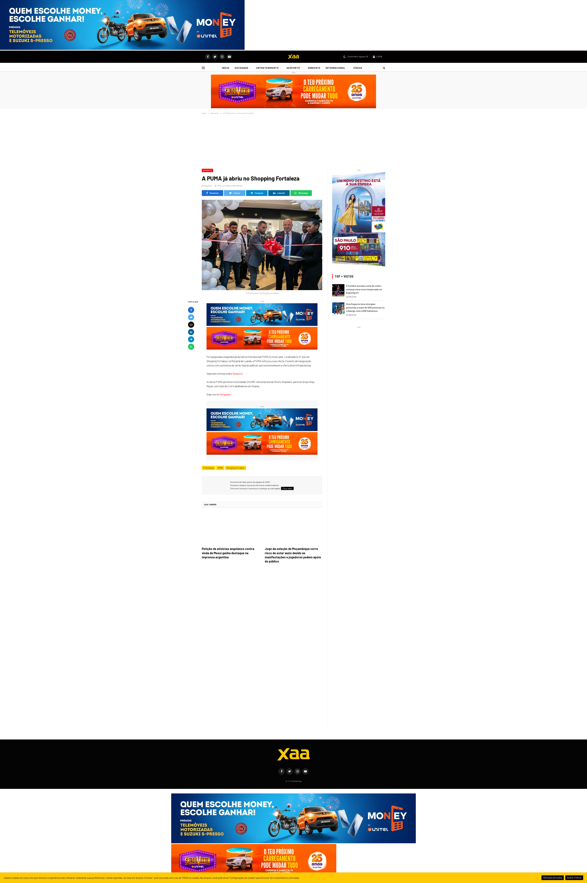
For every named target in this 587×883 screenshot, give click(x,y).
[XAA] (293, 57)
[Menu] (203, 68)
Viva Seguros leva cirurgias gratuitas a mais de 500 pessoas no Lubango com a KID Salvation (365, 307)
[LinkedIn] (191, 332)
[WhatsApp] (191, 347)
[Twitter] (191, 317)
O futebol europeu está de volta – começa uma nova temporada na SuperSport (364, 289)
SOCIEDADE (241, 67)
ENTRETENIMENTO (267, 67)
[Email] (191, 325)
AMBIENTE (314, 67)
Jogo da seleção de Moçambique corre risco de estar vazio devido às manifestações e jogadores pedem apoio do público (293, 555)
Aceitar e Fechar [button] (574, 877)
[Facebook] (191, 310)
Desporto (207, 170)
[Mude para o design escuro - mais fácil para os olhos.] (344, 56)
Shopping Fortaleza (235, 468)
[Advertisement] (293, 141)
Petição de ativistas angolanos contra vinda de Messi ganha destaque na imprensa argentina (228, 553)
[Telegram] (191, 339)
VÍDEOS (357, 67)
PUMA (220, 468)
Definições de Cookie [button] (552, 877)
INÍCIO (225, 67)
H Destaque (208, 468)
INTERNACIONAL (335, 67)
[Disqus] (262, 608)
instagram (225, 394)
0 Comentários (235, 186)
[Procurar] (383, 68)
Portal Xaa (297, 781)
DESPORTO (293, 67)
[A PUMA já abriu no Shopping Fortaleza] (262, 245)
